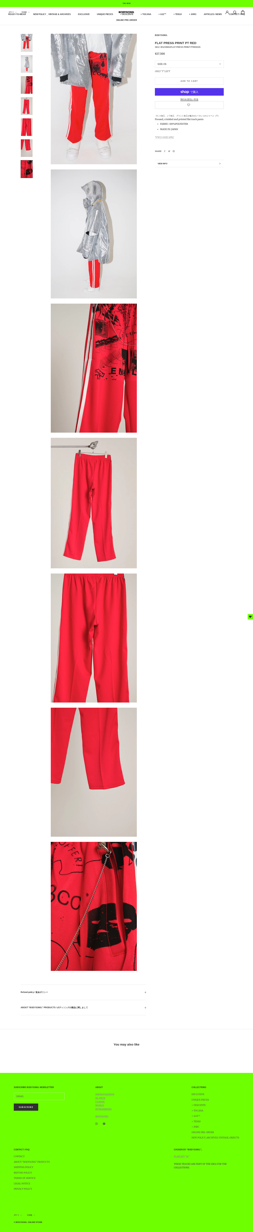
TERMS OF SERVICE (24, 1178)
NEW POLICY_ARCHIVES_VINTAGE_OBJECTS (215, 1137)
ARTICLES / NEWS (213, 14)
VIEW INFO (162, 164)
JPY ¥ (11, 12)
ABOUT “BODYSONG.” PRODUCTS (32, 1161)
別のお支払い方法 (189, 99)
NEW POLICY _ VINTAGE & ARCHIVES (52, 14)
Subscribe (26, 1107)
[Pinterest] (174, 151)
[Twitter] (169, 151)
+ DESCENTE (126, 14)
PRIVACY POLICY (23, 1188)
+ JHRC (193, 14)
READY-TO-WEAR (17, 14)
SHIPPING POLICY (23, 1167)
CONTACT (19, 1156)
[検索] (235, 12)
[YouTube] (104, 1123)
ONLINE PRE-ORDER (126, 20)
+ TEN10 (177, 14)
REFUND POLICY (23, 1172)
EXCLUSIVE (84, 14)
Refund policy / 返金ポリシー (34, 992)
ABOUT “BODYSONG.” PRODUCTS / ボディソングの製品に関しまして (54, 1007)
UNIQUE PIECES (105, 14)
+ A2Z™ (162, 14)
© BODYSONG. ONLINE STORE (28, 1222)
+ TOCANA (146, 14)
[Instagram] (96, 1123)
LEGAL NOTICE (22, 1183)
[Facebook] (165, 151)
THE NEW (126, 3)
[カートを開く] (242, 12)
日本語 (24, 12)
